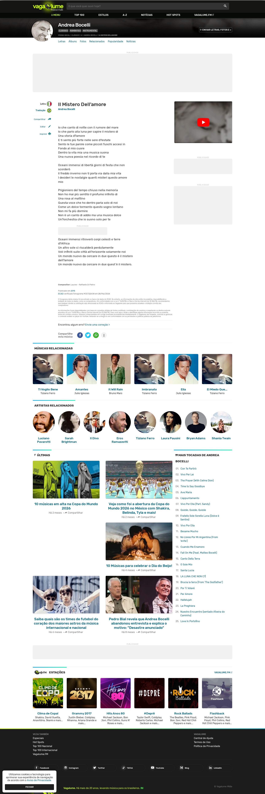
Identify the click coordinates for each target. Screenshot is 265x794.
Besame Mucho (189, 531)
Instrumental (90, 30)
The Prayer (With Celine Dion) (197, 480)
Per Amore (186, 594)
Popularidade (115, 41)
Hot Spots (173, 15)
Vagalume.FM (203, 15)
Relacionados (97, 41)
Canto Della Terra (190, 558)
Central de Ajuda (203, 738)
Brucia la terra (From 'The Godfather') (202, 582)
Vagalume (48, 6)
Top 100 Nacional (42, 746)
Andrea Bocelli (74, 25)
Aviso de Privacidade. (39, 780)
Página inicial (64, 35)
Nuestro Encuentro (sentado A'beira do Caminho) (202, 613)
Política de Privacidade (207, 746)
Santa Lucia (187, 570)
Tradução (40, 110)
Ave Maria (186, 492)
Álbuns (73, 41)
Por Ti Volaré (188, 588)
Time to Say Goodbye (193, 486)
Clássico (63, 30)
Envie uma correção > (97, 324)
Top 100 (79, 15)
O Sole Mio (186, 564)
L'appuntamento (190, 498)
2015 (73, 291)
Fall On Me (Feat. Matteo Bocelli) (199, 552)
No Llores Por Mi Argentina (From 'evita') (199, 539)
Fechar (29, 787)
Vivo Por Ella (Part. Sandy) (195, 504)
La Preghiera (188, 605)
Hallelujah (186, 599)
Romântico (75, 30)
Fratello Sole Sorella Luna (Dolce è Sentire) (199, 517)
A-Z (125, 15)
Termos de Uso (202, 742)
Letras (61, 41)
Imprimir (43, 134)
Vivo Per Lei (187, 474)
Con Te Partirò (188, 468)
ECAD (60, 294)
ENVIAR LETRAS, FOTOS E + (216, 30)
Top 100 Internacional (45, 750)
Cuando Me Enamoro (192, 546)
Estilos (103, 15)
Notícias (146, 15)
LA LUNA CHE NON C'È (193, 576)
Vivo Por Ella (188, 525)
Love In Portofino (190, 621)
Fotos (83, 41)
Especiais (38, 738)
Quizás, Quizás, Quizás (193, 510)
